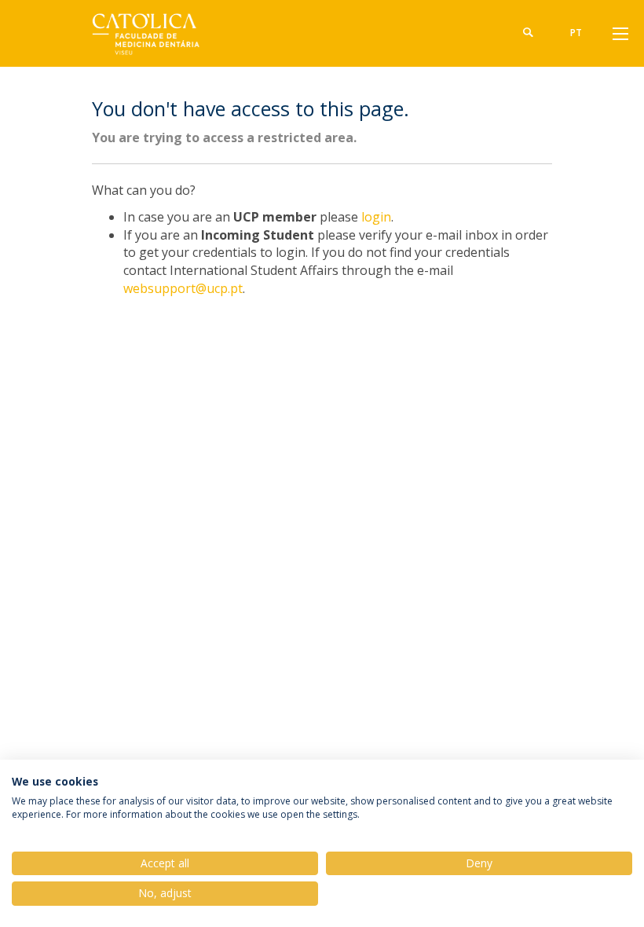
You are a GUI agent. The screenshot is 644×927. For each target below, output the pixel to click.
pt (576, 32)
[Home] (141, 33)
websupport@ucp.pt (183, 288)
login (376, 216)
